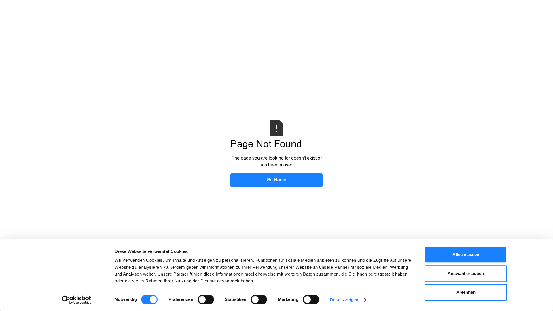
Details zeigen (344, 299)
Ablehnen (466, 292)
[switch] (206, 299)
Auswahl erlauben (466, 273)
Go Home (276, 180)
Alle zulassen (465, 254)
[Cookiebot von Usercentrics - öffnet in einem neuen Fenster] (76, 299)
